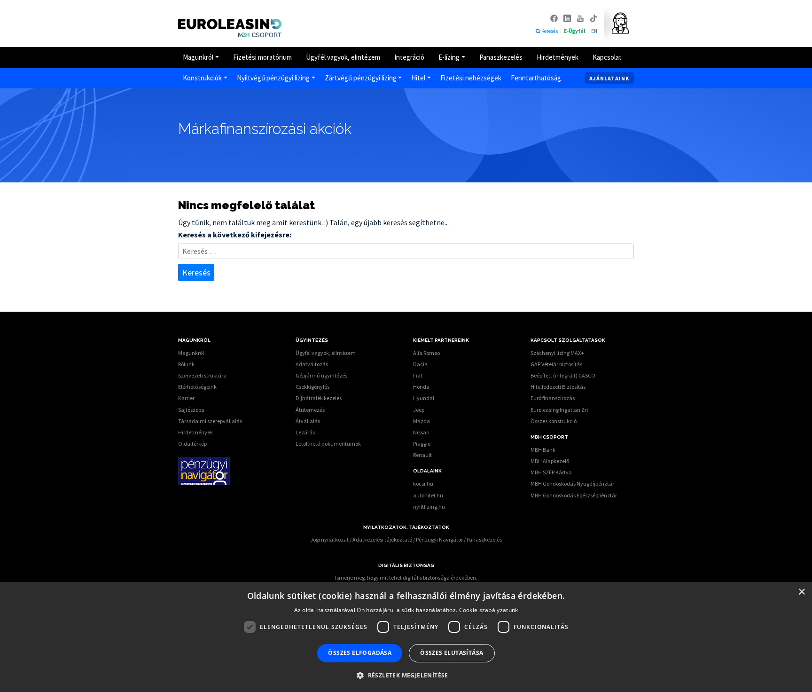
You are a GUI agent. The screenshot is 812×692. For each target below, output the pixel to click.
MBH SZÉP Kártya (551, 472)
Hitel (418, 77)
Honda (421, 386)
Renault (422, 454)
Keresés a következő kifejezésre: (234, 234)
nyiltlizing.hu (429, 506)
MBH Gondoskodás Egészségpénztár (574, 495)
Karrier (186, 397)
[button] (406, 675)
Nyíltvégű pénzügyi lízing (273, 77)
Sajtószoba (191, 409)
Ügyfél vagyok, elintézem (343, 57)
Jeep (418, 409)
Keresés (550, 31)
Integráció (409, 57)
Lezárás (305, 432)
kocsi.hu (423, 483)
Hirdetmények (557, 57)
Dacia (420, 364)
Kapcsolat (607, 57)
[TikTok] (593, 18)
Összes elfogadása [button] (359, 653)
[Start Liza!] (617, 23)
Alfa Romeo (426, 352)
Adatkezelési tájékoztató (382, 539)
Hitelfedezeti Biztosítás (558, 386)
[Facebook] (554, 18)
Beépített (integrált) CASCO (563, 375)
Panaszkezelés (501, 57)
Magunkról (198, 57)
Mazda (421, 421)
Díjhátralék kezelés (319, 397)
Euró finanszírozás (553, 397)
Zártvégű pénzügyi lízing (361, 77)
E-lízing (449, 57)
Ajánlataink (609, 78)
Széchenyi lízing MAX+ (557, 352)
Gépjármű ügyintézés (321, 375)
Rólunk (186, 364)
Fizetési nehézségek (470, 77)
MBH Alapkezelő (550, 460)
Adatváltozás (312, 364)
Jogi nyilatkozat (329, 539)
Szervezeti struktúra (202, 375)
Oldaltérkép (192, 443)
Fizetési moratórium (262, 57)
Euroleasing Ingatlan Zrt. (560, 409)
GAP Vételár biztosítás (556, 364)
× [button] (801, 592)
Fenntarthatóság (536, 77)
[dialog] (406, 637)
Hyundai (423, 397)
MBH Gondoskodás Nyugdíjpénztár (572, 483)
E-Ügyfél (575, 31)
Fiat (417, 375)
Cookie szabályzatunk (488, 610)
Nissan (421, 432)
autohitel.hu (428, 495)
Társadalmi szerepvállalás (210, 421)
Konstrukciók (202, 77)
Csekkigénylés (312, 386)
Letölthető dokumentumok (328, 443)
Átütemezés (310, 409)
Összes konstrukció (554, 421)
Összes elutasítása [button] (451, 653)
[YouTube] (581, 18)
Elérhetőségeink (197, 386)
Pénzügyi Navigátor (439, 539)
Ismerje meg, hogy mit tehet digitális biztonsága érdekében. (406, 577)
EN (594, 31)
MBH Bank (543, 449)
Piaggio (421, 443)
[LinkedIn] (567, 18)
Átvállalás (308, 421)
